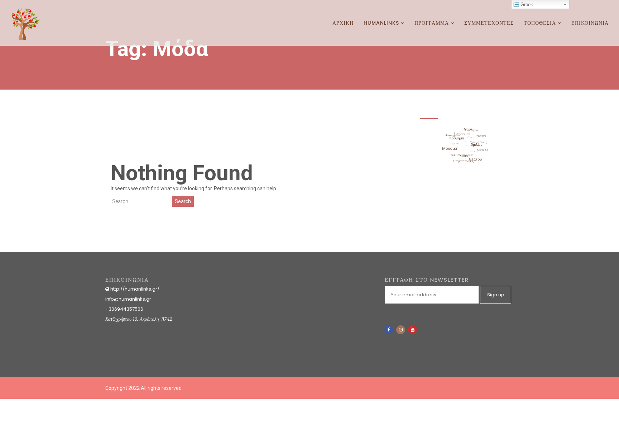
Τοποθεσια (541, 23)
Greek (526, 4)
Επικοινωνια (590, 23)
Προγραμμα (432, 23)
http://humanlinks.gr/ (134, 289)
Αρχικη (343, 23)
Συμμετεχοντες (489, 23)
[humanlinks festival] (23, 9)
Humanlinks (382, 23)
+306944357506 (124, 309)
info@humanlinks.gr (128, 299)
